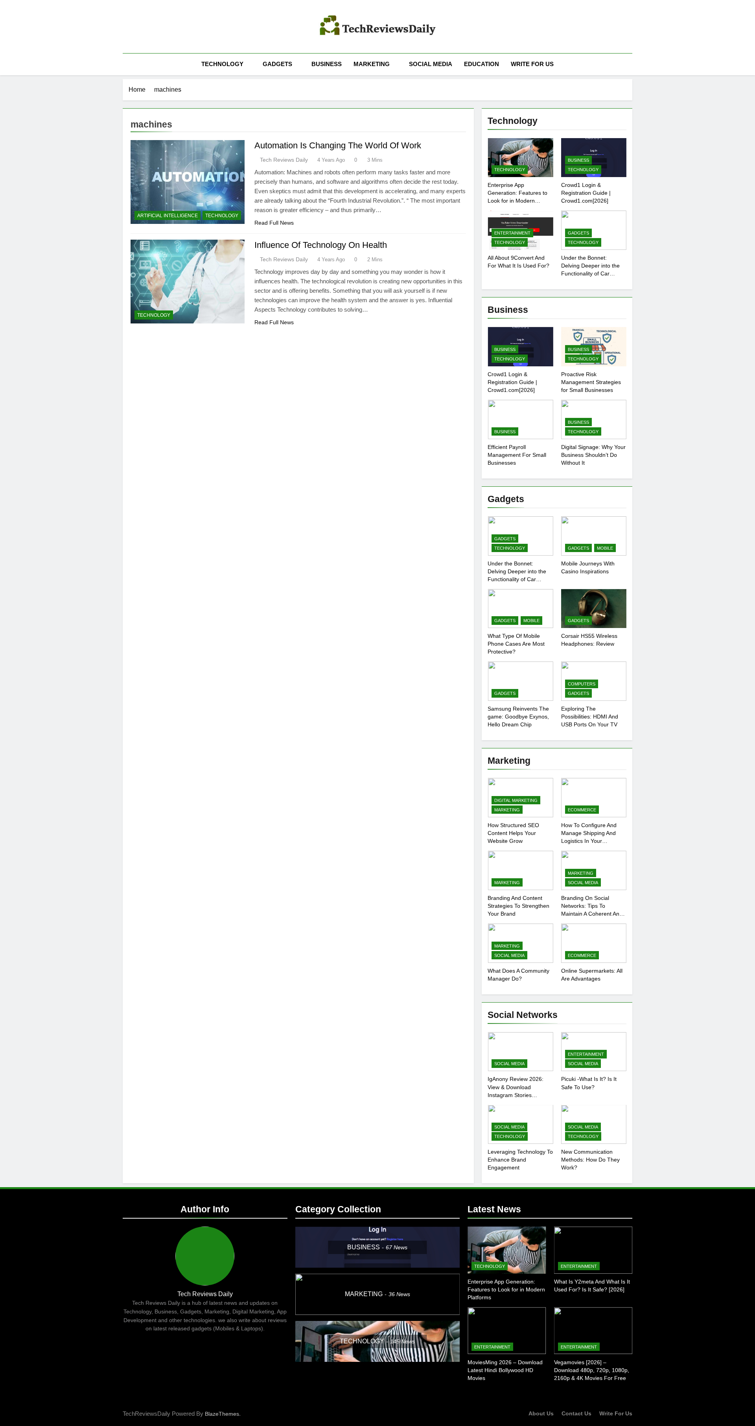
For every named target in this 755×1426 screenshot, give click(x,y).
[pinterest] (137, 26)
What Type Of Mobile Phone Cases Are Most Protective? (516, 644)
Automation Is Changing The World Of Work (337, 145)
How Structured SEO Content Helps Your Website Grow (513, 833)
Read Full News (274, 223)
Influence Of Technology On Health (320, 245)
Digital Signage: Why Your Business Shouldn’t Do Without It (593, 455)
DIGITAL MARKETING (516, 800)
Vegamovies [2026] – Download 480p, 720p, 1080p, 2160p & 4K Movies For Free (591, 1370)
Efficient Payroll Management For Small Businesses (517, 455)
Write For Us (615, 1413)
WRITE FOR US (532, 64)
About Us (541, 1413)
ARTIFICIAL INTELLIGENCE (167, 215)
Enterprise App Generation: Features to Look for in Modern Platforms (506, 1289)
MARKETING (372, 64)
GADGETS (277, 64)
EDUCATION (481, 64)
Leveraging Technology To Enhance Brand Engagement (520, 1160)
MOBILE (605, 548)
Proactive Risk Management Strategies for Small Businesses (591, 382)
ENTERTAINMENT (512, 233)
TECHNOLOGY (222, 64)
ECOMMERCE (582, 809)
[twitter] (146, 26)
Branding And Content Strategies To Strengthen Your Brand (518, 906)
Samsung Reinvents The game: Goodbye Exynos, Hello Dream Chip (518, 717)
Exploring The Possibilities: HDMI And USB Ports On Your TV (589, 717)
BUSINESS (326, 64)
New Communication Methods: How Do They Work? (590, 1160)
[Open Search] (630, 64)
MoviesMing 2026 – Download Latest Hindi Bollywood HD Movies (505, 1370)
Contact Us (576, 1413)
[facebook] (127, 26)
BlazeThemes (222, 1414)
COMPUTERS (581, 684)
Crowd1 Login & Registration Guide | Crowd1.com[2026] (586, 193)
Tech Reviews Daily (284, 160)
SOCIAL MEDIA (430, 64)
